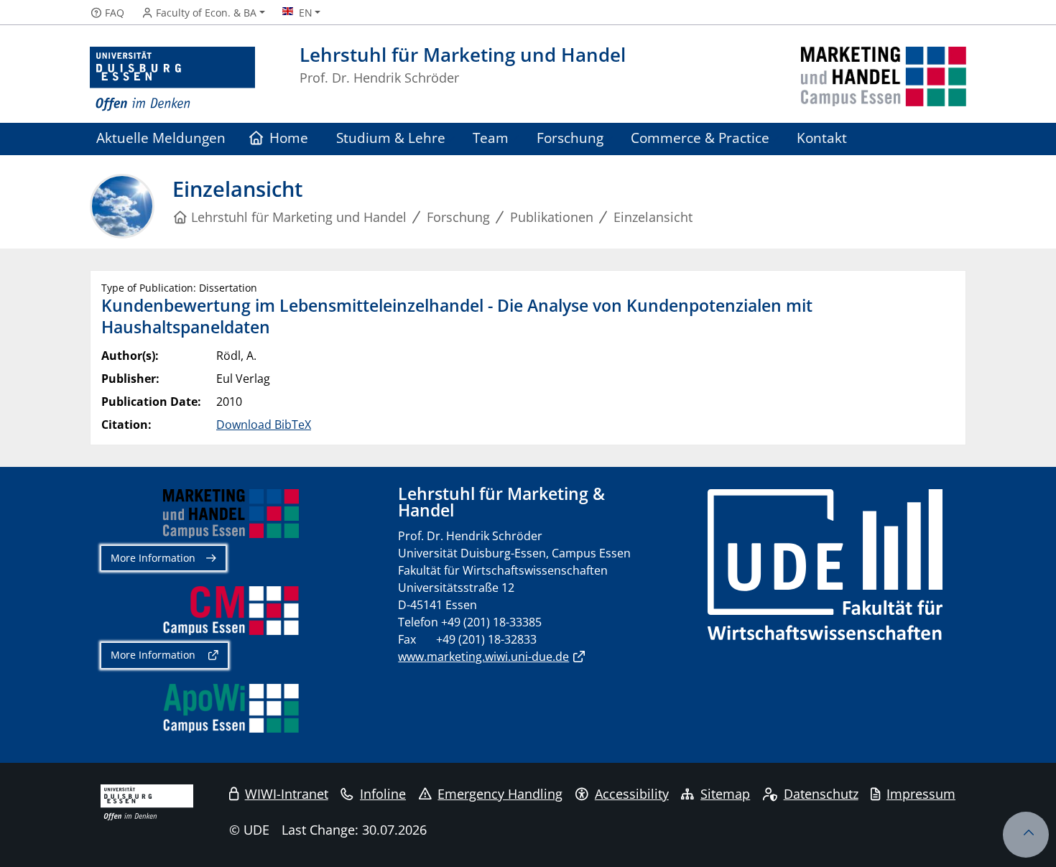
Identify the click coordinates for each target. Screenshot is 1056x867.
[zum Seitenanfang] (1026, 835)
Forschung (570, 137)
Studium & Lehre (390, 137)
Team (491, 137)
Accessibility (632, 793)
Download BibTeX (263, 424)
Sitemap (725, 793)
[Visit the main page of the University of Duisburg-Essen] (172, 79)
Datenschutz (821, 793)
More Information (153, 558)
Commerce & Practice (700, 137)
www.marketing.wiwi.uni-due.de (483, 656)
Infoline (383, 793)
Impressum (920, 793)
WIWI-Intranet (286, 793)
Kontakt (822, 137)
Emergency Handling (499, 793)
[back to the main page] (883, 79)
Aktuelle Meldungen (161, 137)
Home (288, 137)
